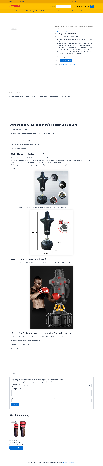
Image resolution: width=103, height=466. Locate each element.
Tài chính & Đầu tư (70, 11)
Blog (37, 11)
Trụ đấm (76, 26)
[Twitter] (79, 6)
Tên (12, 398)
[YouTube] (85, 6)
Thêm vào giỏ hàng (66, 60)
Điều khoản (75, 1)
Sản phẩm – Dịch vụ (29, 11)
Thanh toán (83, 1)
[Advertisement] (34, 21)
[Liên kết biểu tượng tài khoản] (88, 6)
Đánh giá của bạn (15, 385)
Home (12, 11)
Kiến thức (51, 11)
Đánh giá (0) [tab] (17, 93)
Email (53, 398)
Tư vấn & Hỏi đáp (83, 11)
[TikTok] (83, 6)
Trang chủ (57, 26)
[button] (45, 11)
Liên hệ (90, 1)
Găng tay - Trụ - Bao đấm (67, 26)
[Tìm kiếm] (70, 6)
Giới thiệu (18, 11)
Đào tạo (60, 11)
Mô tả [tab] (10, 93)
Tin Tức (43, 11)
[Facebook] (77, 6)
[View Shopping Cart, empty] (92, 6)
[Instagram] (81, 6)
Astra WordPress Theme (69, 462)
